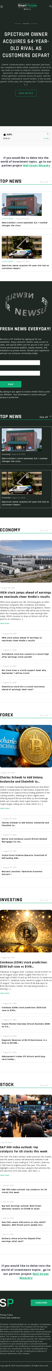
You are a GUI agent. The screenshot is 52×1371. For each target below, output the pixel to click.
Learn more (4, 623)
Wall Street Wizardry (36, 165)
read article (26, 90)
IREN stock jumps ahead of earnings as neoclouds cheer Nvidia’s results (25, 595)
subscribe (41, 1302)
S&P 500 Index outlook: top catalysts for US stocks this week (23, 1149)
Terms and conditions (10, 1317)
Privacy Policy (6, 1315)
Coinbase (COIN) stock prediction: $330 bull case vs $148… (23, 964)
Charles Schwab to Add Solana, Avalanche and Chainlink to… (21, 779)
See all (44, 181)
